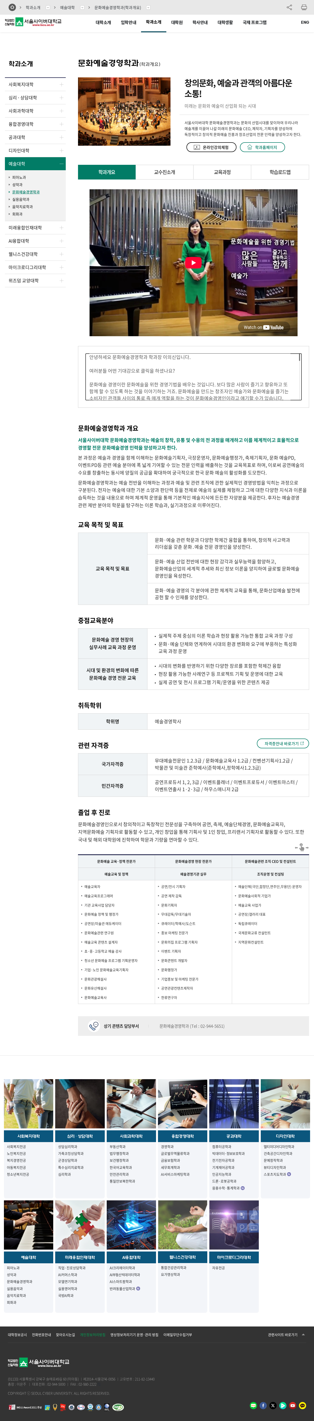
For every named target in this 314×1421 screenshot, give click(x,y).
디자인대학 (19, 150)
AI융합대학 (19, 241)
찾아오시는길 (65, 1334)
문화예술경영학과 (117, 7)
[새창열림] (302, 1407)
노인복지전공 (16, 1153)
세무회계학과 (170, 1167)
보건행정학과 (119, 1160)
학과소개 (153, 21)
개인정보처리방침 (92, 1334)
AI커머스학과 (67, 1274)
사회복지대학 (21, 84)
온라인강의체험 (216, 147)
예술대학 (67, 7)
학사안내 (200, 22)
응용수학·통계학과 (226, 1187)
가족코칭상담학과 (71, 1153)
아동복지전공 (16, 1167)
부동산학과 (118, 1146)
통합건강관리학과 (173, 1267)
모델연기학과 (67, 1281)
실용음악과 (20, 199)
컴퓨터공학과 (221, 1146)
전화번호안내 (41, 1334)
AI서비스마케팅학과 (175, 1174)
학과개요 (106, 172)
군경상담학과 (67, 1160)
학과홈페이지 (266, 147)
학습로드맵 (280, 172)
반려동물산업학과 (122, 1288)
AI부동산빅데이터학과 (125, 1274)
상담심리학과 (67, 1146)
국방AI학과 (65, 1295)
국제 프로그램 (255, 22)
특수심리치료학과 (71, 1167)
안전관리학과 (119, 1174)
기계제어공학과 (223, 1167)
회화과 (17, 214)
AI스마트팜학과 (121, 1281)
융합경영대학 (21, 124)
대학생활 (225, 22)
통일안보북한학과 (122, 1181)
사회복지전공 (16, 1146)
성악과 (17, 184)
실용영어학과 (67, 1288)
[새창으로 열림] (253, 1407)
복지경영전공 (16, 1160)
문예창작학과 (273, 1160)
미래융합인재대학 (25, 227)
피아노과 (19, 177)
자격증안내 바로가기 (282, 743)
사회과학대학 (21, 110)
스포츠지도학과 (275, 1174)
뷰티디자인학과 (275, 1167)
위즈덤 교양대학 (24, 280)
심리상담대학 (23, 97)
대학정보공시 (17, 1334)
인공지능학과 (221, 1174)
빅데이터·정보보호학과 (228, 1153)
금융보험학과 (170, 1160)
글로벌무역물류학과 (175, 1153)
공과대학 (17, 137)
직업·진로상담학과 (72, 1267)
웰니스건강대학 (23, 254)
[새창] (106, 1409)
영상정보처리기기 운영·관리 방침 (134, 1334)
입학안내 (128, 22)
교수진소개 (164, 172)
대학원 (177, 22)
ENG (305, 22)
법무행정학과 (119, 1153)
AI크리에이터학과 (122, 1267)
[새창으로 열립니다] (63, 1409)
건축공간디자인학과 (278, 1153)
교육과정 (222, 172)
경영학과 (167, 1146)
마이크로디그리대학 (27, 267)
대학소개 (103, 22)
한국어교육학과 (121, 1167)
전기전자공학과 (223, 1160)
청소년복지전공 (18, 1174)
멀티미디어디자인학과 (279, 1146)
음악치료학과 (22, 206)
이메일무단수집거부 (177, 1334)
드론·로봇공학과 (224, 1181)
